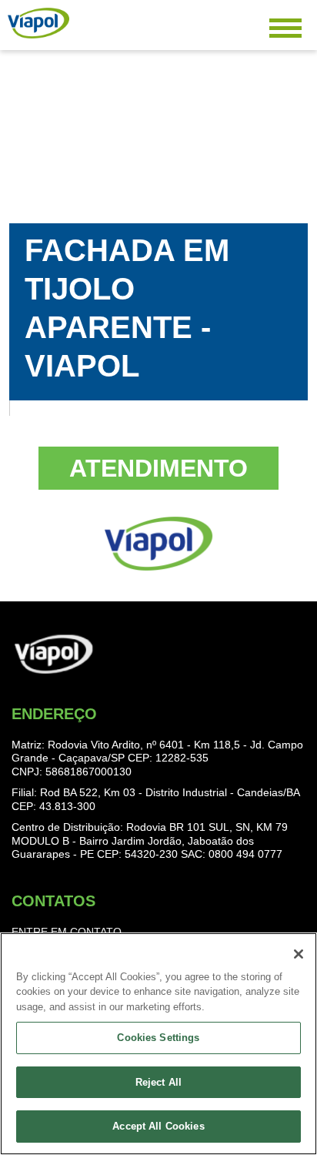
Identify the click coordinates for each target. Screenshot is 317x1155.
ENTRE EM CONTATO (67, 932)
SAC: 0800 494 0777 (231, 854)
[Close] (298, 954)
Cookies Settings (158, 1037)
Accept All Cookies (158, 1126)
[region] (158, 1043)
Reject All (158, 1082)
